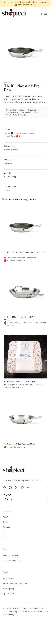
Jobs (4, 532)
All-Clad (7, 82)
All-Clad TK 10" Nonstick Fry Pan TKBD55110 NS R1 (25, 253)
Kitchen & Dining (11, 149)
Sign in (45, 14)
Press (5, 537)
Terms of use (8, 578)
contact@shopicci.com (12, 560)
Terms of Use (33, 611)
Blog (5, 522)
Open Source (8, 593)
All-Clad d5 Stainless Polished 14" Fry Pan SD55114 (22, 318)
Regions (6, 527)
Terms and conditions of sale (15, 583)
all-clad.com (9, 177)
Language (7, 494)
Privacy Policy (8, 614)
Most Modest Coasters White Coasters (20, 381)
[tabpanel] (25, 52)
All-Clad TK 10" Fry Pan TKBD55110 (19, 444)
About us (6, 517)
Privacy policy (8, 588)
